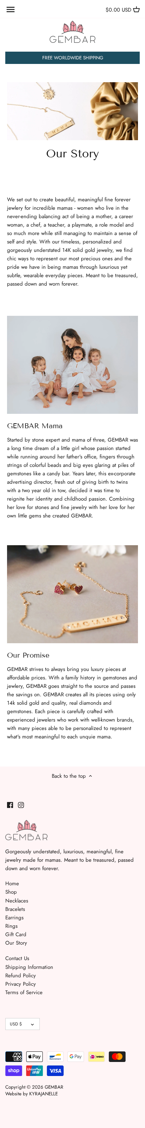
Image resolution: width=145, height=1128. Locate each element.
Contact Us (17, 958)
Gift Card (15, 934)
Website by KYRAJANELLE (31, 1093)
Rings (11, 926)
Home (12, 883)
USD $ (16, 1024)
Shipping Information (29, 967)
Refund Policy (20, 975)
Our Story (16, 943)
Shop (11, 892)
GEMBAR (54, 1087)
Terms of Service (24, 992)
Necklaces (16, 901)
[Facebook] (10, 804)
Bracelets (15, 909)
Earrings (14, 917)
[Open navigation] (10, 9)
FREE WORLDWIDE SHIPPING (72, 57)
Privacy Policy (20, 984)
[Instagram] (21, 804)
